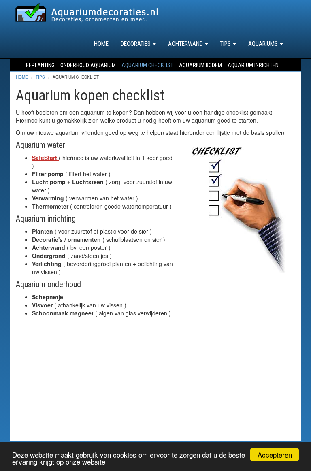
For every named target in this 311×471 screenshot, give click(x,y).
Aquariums (263, 43)
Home (101, 43)
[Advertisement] (155, 384)
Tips (226, 43)
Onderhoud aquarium (88, 65)
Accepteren (275, 455)
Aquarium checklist (147, 65)
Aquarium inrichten (253, 65)
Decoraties (136, 43)
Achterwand (186, 43)
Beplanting (40, 65)
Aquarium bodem (200, 65)
